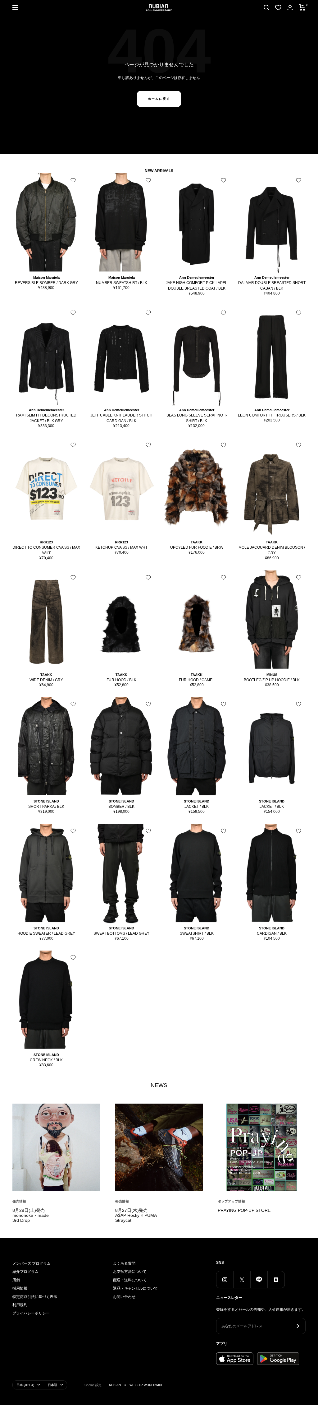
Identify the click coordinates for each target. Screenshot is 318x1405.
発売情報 (19, 1201)
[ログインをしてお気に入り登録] (73, 180)
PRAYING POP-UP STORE (244, 1210)
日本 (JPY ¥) (25, 1385)
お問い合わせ (124, 1297)
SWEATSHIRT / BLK (197, 933)
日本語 (52, 1385)
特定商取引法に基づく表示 (34, 1297)
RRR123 (46, 542)
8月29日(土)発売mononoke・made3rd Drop (30, 1215)
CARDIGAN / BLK (272, 933)
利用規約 (19, 1305)
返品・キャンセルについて (135, 1288)
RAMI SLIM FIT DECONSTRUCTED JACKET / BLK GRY (46, 418)
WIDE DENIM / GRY (46, 680)
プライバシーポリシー (31, 1313)
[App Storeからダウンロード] (234, 1358)
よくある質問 (124, 1263)
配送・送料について (130, 1280)
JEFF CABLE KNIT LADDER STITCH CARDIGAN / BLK (121, 418)
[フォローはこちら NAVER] (275, 1279)
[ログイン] (290, 7)
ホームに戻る (159, 98)
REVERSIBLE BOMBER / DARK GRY (46, 283)
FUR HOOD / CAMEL (197, 680)
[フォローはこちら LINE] (258, 1279)
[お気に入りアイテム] (278, 7)
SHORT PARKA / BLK (46, 806)
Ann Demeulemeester (196, 277)
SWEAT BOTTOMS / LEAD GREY (121, 933)
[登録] (296, 1326)
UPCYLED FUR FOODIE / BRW (196, 547)
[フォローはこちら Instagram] (224, 1279)
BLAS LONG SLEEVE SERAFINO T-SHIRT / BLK (196, 418)
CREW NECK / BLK (46, 1060)
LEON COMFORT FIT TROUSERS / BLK (272, 415)
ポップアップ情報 (231, 1201)
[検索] (266, 7)
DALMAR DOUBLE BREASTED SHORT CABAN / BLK (272, 286)
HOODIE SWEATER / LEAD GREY (46, 933)
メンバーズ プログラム (31, 1263)
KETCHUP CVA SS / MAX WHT (121, 547)
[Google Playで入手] (278, 1358)
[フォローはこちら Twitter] (241, 1279)
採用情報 (19, 1288)
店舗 (16, 1280)
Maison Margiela (46, 277)
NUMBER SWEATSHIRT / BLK (121, 283)
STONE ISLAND (46, 801)
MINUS (271, 675)
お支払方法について (130, 1271)
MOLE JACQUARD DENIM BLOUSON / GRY (271, 550)
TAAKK (196, 542)
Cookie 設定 (93, 1385)
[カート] (302, 7)
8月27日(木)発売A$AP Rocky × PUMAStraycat (136, 1215)
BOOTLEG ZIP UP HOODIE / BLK (272, 680)
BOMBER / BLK (121, 806)
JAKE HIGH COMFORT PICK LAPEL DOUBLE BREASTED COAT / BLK (196, 286)
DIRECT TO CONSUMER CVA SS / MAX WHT (46, 550)
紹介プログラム (25, 1271)
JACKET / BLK (196, 806)
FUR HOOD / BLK (121, 680)
